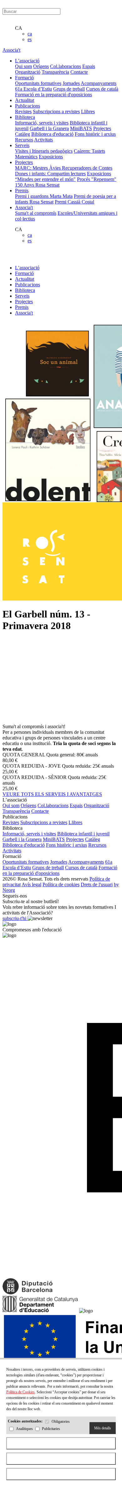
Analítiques (24, 1429)
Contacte (79, 72)
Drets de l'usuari (97, 884)
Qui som (23, 66)
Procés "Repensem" (96, 179)
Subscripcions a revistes (56, 111)
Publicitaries (51, 1429)
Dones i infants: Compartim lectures (50, 173)
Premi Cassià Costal (74, 201)
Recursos (24, 139)
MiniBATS (81, 128)
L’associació (27, 267)
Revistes (23, 111)
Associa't (11, 50)
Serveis (22, 296)
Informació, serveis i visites (42, 122)
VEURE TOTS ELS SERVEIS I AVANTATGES (52, 794)
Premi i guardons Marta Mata (44, 196)
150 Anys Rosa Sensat (37, 185)
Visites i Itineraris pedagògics (44, 151)
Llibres (88, 111)
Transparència (55, 72)
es (30, 39)
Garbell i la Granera (49, 128)
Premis (21, 307)
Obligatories (61, 1422)
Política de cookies (61, 884)
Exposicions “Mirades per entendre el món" (63, 176)
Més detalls (102, 1428)
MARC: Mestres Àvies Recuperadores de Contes (63, 168)
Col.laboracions (65, 66)
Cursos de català (102, 89)
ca (30, 33)
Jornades (71, 83)
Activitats (43, 139)
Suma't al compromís (35, 213)
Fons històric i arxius (95, 134)
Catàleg (22, 134)
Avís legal (31, 884)
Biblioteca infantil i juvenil (83, 833)
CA (18, 28)
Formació (24, 273)
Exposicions (51, 156)
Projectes (102, 128)
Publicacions (27, 284)
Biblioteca (25, 290)
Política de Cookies (20, 1392)
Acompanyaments (98, 83)
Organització (27, 72)
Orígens (41, 66)
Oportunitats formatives (38, 83)
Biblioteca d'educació (52, 134)
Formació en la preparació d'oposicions (53, 94)
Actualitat (24, 279)
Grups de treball (69, 89)
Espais (88, 66)
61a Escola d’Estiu (33, 89)
